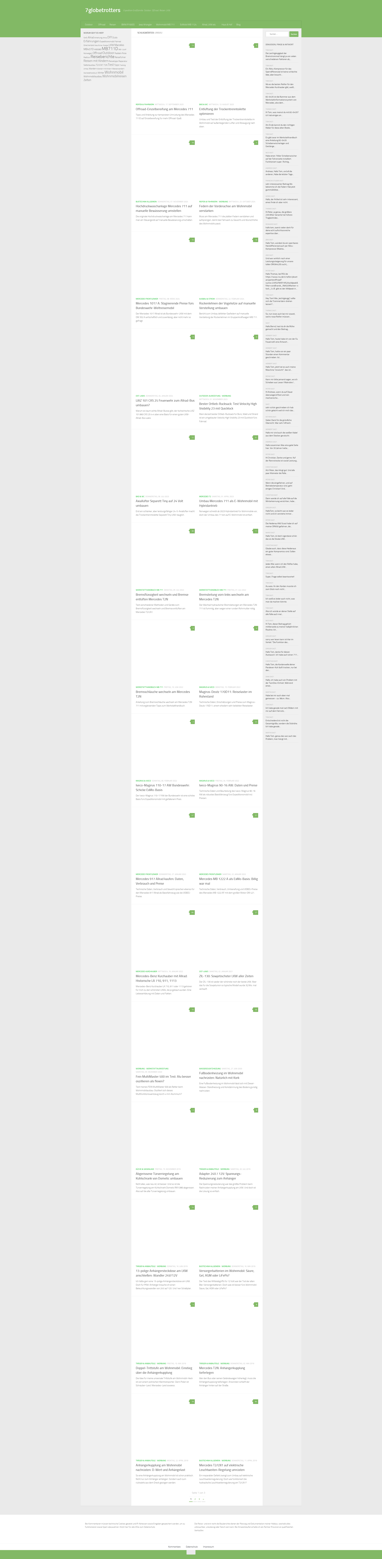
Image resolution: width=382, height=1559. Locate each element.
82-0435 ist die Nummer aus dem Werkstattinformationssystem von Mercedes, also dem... (281, 100)
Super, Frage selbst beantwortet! (280, 576)
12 (193, 437)
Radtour (87, 57)
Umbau (86, 69)
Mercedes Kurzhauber (146, 971)
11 (256, 531)
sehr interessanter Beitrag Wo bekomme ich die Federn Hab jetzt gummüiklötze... (280, 187)
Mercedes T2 (205, 496)
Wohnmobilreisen (114, 76)
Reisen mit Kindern (96, 61)
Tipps (116, 65)
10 (193, 240)
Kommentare (174, 1546)
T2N (105, 65)
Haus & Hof (227, 24)
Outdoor (89, 24)
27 (256, 912)
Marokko (119, 45)
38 (193, 531)
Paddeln (118, 53)
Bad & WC (203, 104)
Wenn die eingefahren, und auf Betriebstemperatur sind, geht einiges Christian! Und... (279, 486)
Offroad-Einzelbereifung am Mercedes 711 (164, 109)
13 (193, 45)
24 (256, 722)
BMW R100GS (128, 24)
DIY (109, 37)
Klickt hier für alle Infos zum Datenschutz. (137, 1527)
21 (256, 815)
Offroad (101, 24)
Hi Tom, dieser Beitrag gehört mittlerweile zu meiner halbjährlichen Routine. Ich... (282, 627)
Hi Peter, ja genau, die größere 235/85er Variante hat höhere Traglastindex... (279, 215)
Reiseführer (120, 57)
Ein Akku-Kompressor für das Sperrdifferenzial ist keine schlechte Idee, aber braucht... (281, 72)
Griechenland (89, 45)
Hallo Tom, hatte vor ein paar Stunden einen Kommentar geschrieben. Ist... (278, 354)
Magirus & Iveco (206, 687)
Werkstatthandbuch (90, 73)
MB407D (89, 49)
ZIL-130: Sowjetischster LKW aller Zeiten (226, 976)
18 (193, 143)
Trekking (123, 65)
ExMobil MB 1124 (188, 24)
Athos (105, 38)
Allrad (91, 37)
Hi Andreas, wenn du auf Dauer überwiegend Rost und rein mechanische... (279, 395)
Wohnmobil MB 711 (165, 24)
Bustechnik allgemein (146, 202)
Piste (124, 53)
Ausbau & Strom (207, 299)
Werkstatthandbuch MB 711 (149, 590)
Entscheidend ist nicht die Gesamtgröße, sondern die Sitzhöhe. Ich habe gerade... (282, 723)
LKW (111, 45)
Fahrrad (118, 41)
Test (111, 64)
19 (256, 240)
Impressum (208, 1546)
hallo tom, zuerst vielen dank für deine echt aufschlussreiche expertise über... (280, 230)
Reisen (113, 24)
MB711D (110, 48)
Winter (101, 72)
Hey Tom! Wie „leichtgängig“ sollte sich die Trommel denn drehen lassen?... (280, 301)
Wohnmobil (114, 72)
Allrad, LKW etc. (209, 24)
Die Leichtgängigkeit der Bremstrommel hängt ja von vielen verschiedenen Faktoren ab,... (281, 56)
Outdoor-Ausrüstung (209, 396)
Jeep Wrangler (145, 24)
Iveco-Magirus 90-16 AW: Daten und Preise (228, 785)
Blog (238, 24)
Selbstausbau (89, 65)
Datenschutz (192, 1546)
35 (256, 1010)
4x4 (85, 37)
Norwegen (88, 53)
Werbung (223, 202)
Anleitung (98, 38)
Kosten (105, 45)
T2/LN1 (99, 65)
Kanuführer (99, 45)
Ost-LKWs (140, 396)
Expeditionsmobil (107, 41)
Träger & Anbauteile (209, 1169)
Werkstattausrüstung (157, 1069)
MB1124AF (122, 49)
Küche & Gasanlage (145, 1169)
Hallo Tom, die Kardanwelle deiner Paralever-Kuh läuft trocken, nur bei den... (281, 667)
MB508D (97, 49)
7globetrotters (102, 10)
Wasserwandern (118, 69)
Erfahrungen (91, 41)
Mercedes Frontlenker (147, 299)
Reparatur (122, 61)
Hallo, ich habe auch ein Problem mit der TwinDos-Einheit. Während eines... (281, 683)
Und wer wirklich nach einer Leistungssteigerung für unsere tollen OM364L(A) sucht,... (279, 261)
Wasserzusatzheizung (210, 1069)
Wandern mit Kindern (104, 69)
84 (193, 912)
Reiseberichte (102, 56)
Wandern (93, 68)
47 (193, 815)
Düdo (114, 37)
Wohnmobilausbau (93, 76)
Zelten (87, 80)
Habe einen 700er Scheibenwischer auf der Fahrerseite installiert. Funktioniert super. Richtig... (281, 159)
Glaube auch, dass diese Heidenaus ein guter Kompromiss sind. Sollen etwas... (281, 551)
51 (256, 437)
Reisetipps (113, 61)
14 (193, 1207)
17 (256, 1207)
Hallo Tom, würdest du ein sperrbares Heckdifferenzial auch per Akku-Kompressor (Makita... (282, 246)
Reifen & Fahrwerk (145, 104)
